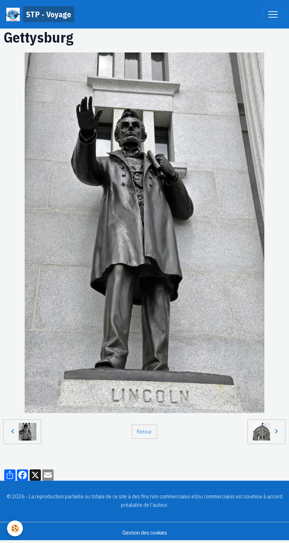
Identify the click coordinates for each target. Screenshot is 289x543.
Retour (144, 431)
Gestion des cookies (144, 532)
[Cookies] (15, 528)
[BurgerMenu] (273, 14)
